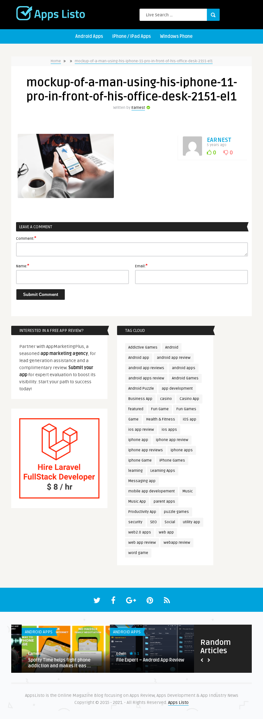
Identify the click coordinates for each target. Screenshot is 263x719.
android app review (174, 357)
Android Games (185, 378)
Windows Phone (176, 36)
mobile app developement (151, 491)
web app (166, 532)
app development (177, 388)
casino (166, 398)
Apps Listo (178, 702)
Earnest (138, 107)
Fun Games (186, 409)
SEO (153, 522)
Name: (22, 266)
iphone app (138, 439)
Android (171, 347)
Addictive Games (142, 347)
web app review (142, 542)
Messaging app (142, 481)
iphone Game (140, 460)
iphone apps (182, 450)
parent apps (164, 501)
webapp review (177, 542)
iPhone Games (172, 460)
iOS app (189, 419)
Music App (137, 501)
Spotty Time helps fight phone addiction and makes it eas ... (49, 663)
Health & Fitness (160, 419)
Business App (140, 398)
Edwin (111, 654)
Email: (141, 266)
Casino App (189, 398)
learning (135, 470)
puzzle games (176, 511)
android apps (183, 368)
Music (187, 491)
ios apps (169, 429)
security (135, 522)
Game (133, 419)
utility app (191, 522)
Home (56, 61)
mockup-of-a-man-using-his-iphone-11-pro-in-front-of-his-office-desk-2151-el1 (144, 61)
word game (138, 552)
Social (170, 522)
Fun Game (160, 409)
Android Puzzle (141, 388)
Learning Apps (162, 470)
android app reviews (146, 368)
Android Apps (89, 36)
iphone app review (172, 439)
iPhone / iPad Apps (131, 36)
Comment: (26, 238)
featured (135, 409)
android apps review (146, 378)
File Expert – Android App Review (140, 660)
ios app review (141, 429)
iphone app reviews (145, 450)
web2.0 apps (139, 532)
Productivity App (142, 511)
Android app (138, 357)
